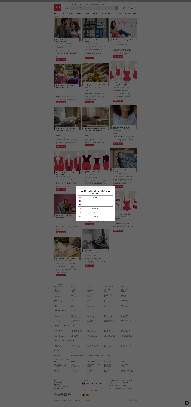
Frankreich (95, 208)
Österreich (95, 201)
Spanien (95, 216)
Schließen (113, 187)
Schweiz (95, 197)
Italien (95, 212)
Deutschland (95, 205)
